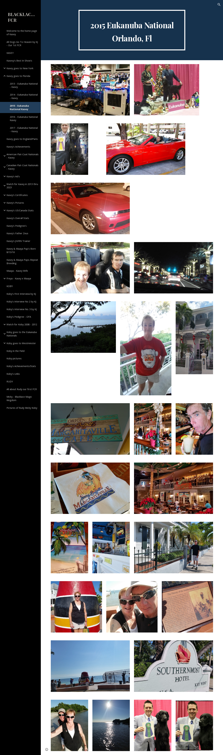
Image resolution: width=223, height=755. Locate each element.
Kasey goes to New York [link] (20, 68)
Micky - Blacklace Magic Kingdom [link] (19, 398)
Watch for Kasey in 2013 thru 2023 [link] (22, 185)
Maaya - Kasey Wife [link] (17, 270)
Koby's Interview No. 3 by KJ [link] (22, 309)
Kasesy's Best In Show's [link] (19, 60)
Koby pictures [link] (14, 358)
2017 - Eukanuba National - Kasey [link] (24, 129)
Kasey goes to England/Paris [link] (22, 138)
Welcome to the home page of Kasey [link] (22, 32)
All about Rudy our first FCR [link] (22, 389)
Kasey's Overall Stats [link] (18, 218)
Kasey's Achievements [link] (18, 146)
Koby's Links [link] (13, 373)
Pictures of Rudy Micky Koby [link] (22, 407)
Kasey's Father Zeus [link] (17, 233)
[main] (132, 30)
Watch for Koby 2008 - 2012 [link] (22, 324)
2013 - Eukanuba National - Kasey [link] (24, 85)
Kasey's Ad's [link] (13, 176)
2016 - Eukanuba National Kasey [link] (24, 118)
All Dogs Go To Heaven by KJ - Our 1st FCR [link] (22, 43)
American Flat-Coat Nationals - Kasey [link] (23, 156)
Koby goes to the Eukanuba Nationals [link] (22, 333)
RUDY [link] (10, 381)
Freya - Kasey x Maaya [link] (19, 278)
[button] (219, 5)
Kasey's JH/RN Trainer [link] (18, 241)
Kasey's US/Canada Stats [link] (20, 210)
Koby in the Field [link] (15, 350)
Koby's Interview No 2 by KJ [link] (21, 301)
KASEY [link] (10, 52)
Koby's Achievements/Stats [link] (21, 366)
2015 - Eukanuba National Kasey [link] (19, 107)
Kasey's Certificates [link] (17, 195)
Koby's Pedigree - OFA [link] (19, 316)
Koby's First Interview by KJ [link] (21, 293)
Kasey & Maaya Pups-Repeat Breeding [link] (22, 261)
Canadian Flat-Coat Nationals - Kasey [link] (22, 167)
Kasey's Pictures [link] (15, 202)
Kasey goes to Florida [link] (18, 76)
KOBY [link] (10, 286)
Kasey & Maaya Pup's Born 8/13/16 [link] (21, 250)
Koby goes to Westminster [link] (21, 343)
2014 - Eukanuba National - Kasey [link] (24, 96)
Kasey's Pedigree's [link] (17, 225)
